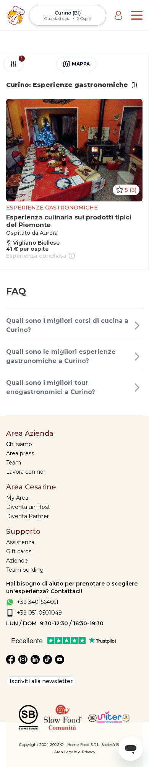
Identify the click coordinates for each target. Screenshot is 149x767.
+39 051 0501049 (39, 612)
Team (13, 462)
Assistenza (20, 542)
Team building (25, 569)
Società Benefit (115, 744)
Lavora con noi (25, 471)
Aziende (17, 560)
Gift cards (18, 551)
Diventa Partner (27, 516)
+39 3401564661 (37, 602)
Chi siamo (19, 444)
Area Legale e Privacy (74, 751)
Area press (20, 453)
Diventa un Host (28, 507)
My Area (17, 497)
